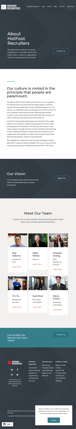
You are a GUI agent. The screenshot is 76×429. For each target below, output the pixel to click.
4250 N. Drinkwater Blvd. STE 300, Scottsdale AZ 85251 (24, 411)
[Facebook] (17, 369)
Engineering (33, 376)
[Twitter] (17, 375)
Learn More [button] (16, 267)
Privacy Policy (61, 373)
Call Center (33, 368)
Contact (62, 6)
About (49, 6)
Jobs (43, 6)
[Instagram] (12, 375)
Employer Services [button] (33, 6)
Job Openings (47, 370)
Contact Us (61, 51)
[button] (17, 240)
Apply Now (70, 6)
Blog (55, 6)
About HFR (60, 370)
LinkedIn (12, 369)
